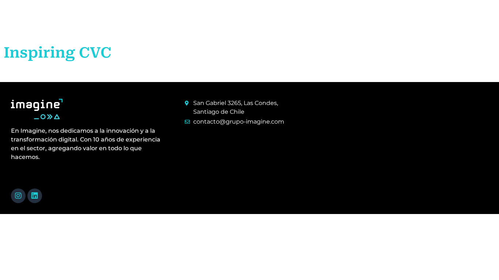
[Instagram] (18, 195)
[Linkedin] (34, 195)
